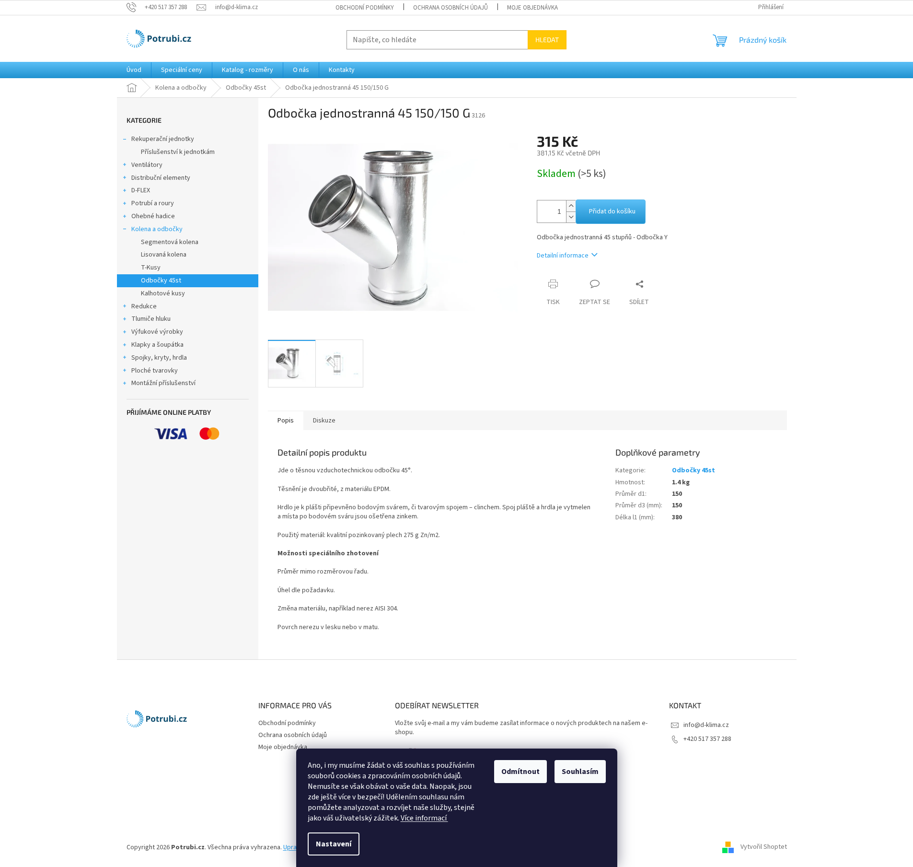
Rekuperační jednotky (162, 139)
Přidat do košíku (612, 211)
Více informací (424, 818)
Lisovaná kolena (163, 254)
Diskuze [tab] (324, 420)
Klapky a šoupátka (157, 345)
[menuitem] (134, 70)
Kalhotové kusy (163, 293)
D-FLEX (140, 190)
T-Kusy (151, 267)
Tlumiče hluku (151, 319)
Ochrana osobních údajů (450, 7)
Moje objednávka (532, 7)
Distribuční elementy (160, 178)
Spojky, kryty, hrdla (159, 358)
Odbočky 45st (161, 280)
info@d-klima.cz (706, 725)
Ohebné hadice (153, 216)
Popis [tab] (285, 420)
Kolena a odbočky (157, 229)
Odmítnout (520, 771)
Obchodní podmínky (364, 7)
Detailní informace (563, 255)
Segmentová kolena (169, 242)
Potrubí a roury (152, 203)
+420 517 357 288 (707, 739)
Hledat (547, 39)
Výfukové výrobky (157, 332)
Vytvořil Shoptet (763, 847)
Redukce (144, 306)
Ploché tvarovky (154, 370)
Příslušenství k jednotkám (178, 152)
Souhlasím (580, 771)
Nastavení (333, 844)
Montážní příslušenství (163, 383)
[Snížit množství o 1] (571, 217)
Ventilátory (146, 165)
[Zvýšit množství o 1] (571, 205)
